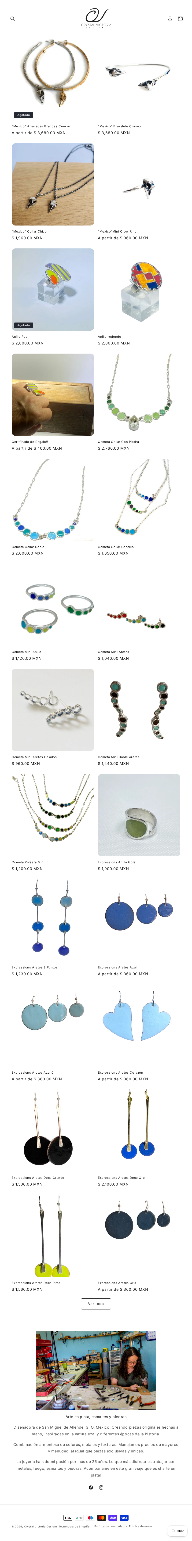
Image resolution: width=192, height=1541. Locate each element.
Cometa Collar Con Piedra (118, 442)
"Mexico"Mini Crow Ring (117, 231)
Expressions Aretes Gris (117, 1283)
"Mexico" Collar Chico (29, 231)
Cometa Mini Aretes (113, 652)
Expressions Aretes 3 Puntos (35, 967)
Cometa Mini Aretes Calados (34, 757)
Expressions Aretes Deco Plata (36, 1283)
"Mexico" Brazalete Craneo (119, 126)
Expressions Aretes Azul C (33, 1072)
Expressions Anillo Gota (117, 862)
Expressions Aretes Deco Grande (38, 1177)
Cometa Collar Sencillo (116, 547)
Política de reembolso (109, 1526)
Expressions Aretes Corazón (120, 1072)
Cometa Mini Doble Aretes (118, 757)
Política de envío (140, 1526)
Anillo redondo (109, 336)
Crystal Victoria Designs (41, 1526)
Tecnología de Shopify (74, 1526)
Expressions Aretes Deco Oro (121, 1177)
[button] (12, 19)
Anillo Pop (20, 336)
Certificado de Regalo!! (30, 442)
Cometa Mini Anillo (26, 652)
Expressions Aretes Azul (117, 967)
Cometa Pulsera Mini (28, 862)
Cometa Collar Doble (28, 547)
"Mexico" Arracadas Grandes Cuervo (41, 126)
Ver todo (96, 1303)
